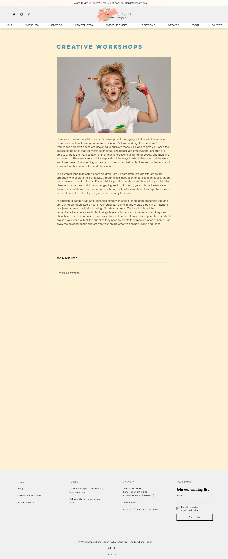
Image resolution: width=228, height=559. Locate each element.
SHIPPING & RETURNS (29, 495)
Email (180, 495)
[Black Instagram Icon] (21, 14)
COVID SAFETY (26, 502)
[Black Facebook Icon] (28, 14)
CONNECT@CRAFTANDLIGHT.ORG (140, 509)
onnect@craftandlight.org (131, 3)
